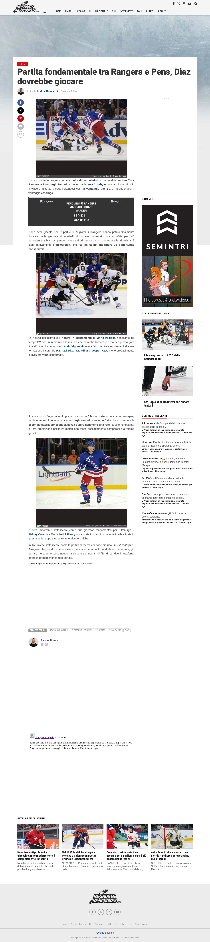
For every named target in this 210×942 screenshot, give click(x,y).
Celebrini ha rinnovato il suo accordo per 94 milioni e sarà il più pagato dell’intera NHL (126, 856)
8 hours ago (185, 522)
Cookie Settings (105, 932)
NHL (114, 11)
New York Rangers (59, 630)
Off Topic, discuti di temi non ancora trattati (166, 403)
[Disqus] (81, 687)
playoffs (101, 630)
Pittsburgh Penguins (82, 630)
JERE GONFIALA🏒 (153, 458)
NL (90, 11)
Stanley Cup (115, 630)
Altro (149, 11)
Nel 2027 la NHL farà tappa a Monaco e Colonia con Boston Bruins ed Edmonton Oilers (79, 856)
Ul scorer (147, 442)
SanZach (147, 494)
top (127, 630)
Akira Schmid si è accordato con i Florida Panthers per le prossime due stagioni (170, 856)
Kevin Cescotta (151, 513)
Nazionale (101, 11)
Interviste (126, 11)
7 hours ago (157, 487)
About (162, 11)
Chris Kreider (106, 337)
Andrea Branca (46, 91)
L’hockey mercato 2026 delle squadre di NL (162, 357)
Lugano (80, 11)
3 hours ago (155, 452)
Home (58, 11)
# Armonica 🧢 (150, 423)
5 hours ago (160, 471)
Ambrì (68, 11)
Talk (139, 11)
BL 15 (145, 478)
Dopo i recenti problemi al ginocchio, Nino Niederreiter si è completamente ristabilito (36, 856)
